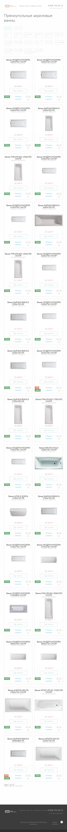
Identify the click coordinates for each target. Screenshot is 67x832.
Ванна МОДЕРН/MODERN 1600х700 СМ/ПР (49, 255)
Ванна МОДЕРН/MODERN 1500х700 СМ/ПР (49, 158)
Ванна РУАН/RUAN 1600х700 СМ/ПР (18, 255)
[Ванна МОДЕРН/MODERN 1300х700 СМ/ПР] (49, 74)
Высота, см (38, 35)
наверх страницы (55, 823)
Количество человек (8, 51)
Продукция (22, 5)
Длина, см (17, 35)
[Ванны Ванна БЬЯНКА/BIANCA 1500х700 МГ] (49, 123)
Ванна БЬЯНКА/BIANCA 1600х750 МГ (18, 352)
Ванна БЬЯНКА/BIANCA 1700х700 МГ (18, 400)
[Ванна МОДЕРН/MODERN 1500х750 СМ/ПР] (49, 317)
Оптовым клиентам (18, 98)
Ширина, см (28, 35)
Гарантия (39, 50)
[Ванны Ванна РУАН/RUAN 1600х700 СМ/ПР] (18, 268)
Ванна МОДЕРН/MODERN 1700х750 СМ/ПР (18, 546)
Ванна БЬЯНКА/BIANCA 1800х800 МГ (18, 739)
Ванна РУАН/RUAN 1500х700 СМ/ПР (18, 158)
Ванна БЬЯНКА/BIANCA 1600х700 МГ (49, 206)
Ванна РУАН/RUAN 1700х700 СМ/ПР (49, 400)
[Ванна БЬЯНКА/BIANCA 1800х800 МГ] (18, 753)
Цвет (37, 42)
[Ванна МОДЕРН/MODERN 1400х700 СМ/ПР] (18, 123)
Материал (18, 42)
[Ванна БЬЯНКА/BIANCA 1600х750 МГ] (18, 365)
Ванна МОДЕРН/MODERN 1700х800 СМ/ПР (18, 594)
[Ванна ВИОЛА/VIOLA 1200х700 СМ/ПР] (49, 462)
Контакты (39, 5)
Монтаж (48, 42)
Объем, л (59, 34)
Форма (27, 42)
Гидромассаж (59, 42)
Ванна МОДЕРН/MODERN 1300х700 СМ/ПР (49, 61)
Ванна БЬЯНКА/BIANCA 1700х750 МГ (49, 497)
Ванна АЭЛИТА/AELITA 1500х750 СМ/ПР (18, 691)
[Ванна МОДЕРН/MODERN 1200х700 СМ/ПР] (18, 74)
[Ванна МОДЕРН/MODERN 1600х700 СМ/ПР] (49, 268)
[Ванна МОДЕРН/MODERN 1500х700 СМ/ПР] (49, 171)
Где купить (18, 91)
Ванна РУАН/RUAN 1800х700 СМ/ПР (49, 594)
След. (16, 785)
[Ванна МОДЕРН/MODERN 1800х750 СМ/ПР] (49, 656)
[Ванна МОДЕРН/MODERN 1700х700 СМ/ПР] (18, 462)
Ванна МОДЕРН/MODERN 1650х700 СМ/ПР (49, 352)
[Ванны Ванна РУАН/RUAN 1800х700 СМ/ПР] (49, 608)
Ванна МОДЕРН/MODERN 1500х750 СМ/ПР (49, 303)
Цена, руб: (7, 35)
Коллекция (18, 50)
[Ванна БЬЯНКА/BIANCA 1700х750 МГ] (49, 511)
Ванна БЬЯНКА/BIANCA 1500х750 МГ (18, 303)
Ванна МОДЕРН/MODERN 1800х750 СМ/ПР (49, 642)
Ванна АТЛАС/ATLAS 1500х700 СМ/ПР (49, 691)
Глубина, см (48, 35)
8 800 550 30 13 (55, 810)
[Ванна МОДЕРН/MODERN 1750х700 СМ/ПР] (49, 559)
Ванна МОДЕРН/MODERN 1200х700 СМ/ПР (18, 61)
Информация (37, 810)
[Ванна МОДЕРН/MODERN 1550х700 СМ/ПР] (18, 220)
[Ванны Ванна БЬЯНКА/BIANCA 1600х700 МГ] (49, 220)
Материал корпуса (8, 43)
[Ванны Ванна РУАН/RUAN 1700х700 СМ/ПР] (49, 414)
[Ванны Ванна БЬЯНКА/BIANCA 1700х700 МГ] (18, 414)
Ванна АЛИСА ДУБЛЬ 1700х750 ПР (18, 497)
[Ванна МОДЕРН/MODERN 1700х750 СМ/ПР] (18, 559)
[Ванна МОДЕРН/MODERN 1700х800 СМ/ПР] (18, 608)
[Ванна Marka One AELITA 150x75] (18, 705)
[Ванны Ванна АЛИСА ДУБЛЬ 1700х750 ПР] (18, 511)
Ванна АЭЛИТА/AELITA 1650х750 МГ (49, 739)
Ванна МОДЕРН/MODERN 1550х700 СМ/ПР (18, 206)
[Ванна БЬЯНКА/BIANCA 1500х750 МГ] (18, 317)
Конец (20, 785)
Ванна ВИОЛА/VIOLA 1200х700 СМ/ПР (48, 449)
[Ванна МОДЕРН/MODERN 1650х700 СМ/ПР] (49, 365)
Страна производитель (28, 51)
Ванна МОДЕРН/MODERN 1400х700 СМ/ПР (18, 109)
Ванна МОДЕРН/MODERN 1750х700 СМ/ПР (49, 546)
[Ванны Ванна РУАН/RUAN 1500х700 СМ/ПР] (18, 171)
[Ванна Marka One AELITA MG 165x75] (49, 753)
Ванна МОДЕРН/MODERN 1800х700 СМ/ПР (18, 642)
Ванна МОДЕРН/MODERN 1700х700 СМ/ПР (18, 449)
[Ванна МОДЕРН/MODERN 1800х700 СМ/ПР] (18, 656)
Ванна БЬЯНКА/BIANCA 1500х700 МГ (49, 109)
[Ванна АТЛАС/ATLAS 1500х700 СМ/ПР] (49, 705)
